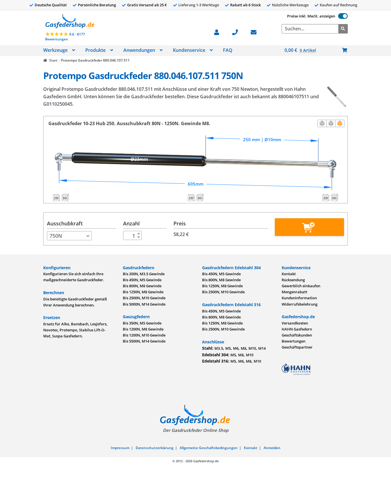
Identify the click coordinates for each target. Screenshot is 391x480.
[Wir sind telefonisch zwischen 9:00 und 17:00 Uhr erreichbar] (238, 32)
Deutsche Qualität (51, 4)
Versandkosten (295, 323)
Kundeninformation (299, 297)
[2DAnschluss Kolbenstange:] (326, 197)
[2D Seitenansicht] (322, 123)
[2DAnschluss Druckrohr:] (56, 197)
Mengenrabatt (294, 291)
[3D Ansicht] (339, 123)
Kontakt (289, 273)
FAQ (227, 50)
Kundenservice (189, 50)
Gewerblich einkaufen (301, 285)
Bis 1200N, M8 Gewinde (143, 329)
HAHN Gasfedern (297, 329)
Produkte (95, 50)
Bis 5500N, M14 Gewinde (144, 341)
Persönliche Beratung (97, 4)
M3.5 (218, 348)
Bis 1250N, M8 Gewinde (143, 291)
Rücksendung (293, 279)
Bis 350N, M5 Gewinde (142, 323)
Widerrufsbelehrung (299, 304)
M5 (228, 348)
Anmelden (272, 447)
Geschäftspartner (297, 347)
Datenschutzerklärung (154, 447)
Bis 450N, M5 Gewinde (142, 279)
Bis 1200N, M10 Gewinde (144, 335)
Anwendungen (139, 50)
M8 (243, 348)
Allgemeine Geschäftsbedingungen (209, 447)
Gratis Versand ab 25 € (147, 4)
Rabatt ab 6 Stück (245, 4)
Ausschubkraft (65, 223)
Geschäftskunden (297, 335)
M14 (262, 348)
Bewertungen (293, 341)
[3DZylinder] (200, 197)
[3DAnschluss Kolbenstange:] (334, 197)
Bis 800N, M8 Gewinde (142, 285)
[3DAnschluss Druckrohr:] (65, 197)
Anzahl (131, 223)
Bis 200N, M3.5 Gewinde (144, 273)
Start (53, 60)
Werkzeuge (55, 50)
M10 (252, 348)
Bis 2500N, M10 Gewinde (144, 297)
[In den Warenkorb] (309, 227)
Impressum (120, 447)
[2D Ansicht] (330, 123)
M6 (235, 348)
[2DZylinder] (191, 197)
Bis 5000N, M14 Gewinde (144, 304)
